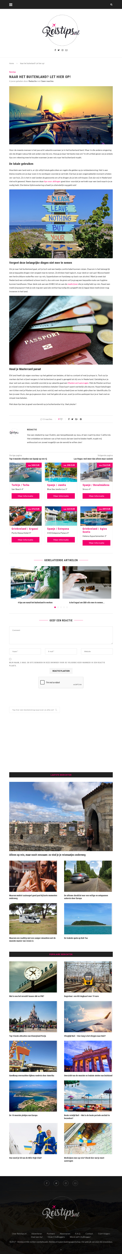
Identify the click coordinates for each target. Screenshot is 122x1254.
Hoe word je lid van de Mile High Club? (25, 1158)
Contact (89, 1233)
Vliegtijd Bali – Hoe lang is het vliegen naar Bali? (85, 1036)
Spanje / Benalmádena (96, 485)
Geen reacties (47, 81)
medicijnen (73, 284)
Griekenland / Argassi (25, 528)
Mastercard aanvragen (78, 383)
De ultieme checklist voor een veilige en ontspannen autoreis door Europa (86, 897)
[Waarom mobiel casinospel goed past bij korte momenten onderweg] (33, 876)
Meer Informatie (25, 496)
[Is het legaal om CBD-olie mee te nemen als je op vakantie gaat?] (86, 582)
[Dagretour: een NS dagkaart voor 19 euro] (88, 976)
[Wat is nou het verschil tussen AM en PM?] (33, 976)
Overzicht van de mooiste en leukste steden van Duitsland (88, 1075)
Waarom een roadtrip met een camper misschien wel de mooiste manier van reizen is (32, 939)
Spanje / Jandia (56, 485)
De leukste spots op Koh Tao (76, 938)
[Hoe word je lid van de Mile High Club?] (33, 1138)
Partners (51, 1233)
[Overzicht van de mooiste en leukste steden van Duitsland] (88, 1056)
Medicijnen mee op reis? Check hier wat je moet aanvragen (84, 1159)
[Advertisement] (61, 742)
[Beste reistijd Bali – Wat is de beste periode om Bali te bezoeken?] (88, 1096)
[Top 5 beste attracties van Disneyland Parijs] (33, 1016)
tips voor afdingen (52, 181)
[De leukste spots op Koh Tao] (88, 918)
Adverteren (36, 1233)
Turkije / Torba (20, 485)
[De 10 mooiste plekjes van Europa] (33, 1096)
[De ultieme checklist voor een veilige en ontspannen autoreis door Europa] (88, 876)
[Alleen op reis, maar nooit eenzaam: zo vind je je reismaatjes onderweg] (61, 816)
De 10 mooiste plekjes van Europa (23, 1115)
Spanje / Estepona (58, 528)
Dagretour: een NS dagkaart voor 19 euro (81, 996)
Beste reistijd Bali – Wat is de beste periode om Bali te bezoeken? (87, 1116)
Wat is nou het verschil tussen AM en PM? (26, 996)
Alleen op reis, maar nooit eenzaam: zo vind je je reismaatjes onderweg (47, 854)
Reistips (12, 72)
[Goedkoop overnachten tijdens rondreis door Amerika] (33, 1056)
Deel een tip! (37, 1237)
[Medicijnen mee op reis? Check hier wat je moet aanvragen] (88, 1138)
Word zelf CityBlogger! (80, 1237)
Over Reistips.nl (19, 1233)
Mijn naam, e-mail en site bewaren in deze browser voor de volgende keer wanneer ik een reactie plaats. (57, 664)
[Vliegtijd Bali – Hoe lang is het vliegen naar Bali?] (88, 1016)
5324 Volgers (104, 1233)
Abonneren (65, 1233)
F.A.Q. (78, 1233)
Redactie (33, 81)
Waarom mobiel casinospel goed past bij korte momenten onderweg (33, 897)
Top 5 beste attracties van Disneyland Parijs (27, 1036)
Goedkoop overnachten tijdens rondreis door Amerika (31, 1075)
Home (11, 63)
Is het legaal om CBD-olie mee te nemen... (87, 602)
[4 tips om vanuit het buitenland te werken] (35, 582)
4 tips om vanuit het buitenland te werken (35, 602)
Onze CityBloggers (56, 1237)
